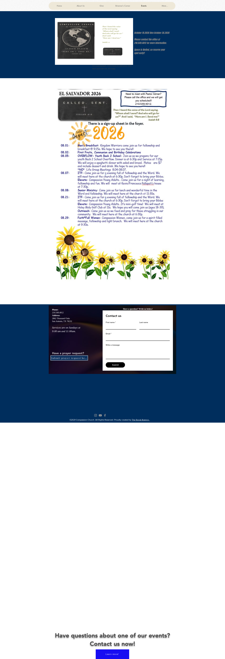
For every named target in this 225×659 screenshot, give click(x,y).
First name (111, 322)
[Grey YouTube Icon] (100, 415)
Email (108, 334)
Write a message (113, 345)
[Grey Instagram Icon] (95, 415)
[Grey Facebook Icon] (105, 415)
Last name (143, 322)
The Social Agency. (141, 420)
